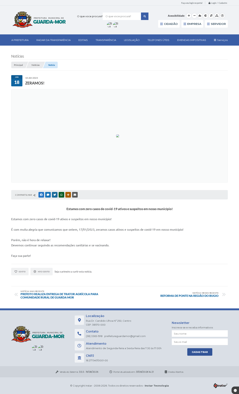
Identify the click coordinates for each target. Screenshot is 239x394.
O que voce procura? (90, 16)
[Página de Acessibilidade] (222, 15)
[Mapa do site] (216, 15)
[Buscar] (144, 16)
